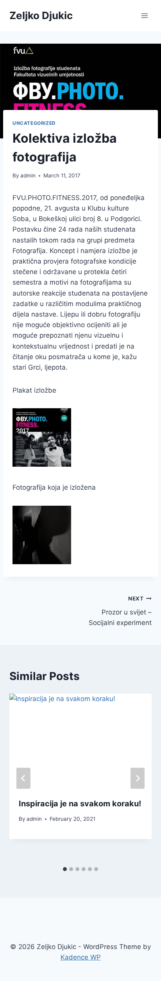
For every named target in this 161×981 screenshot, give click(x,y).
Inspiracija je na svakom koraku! (80, 803)
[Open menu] (144, 15)
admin (28, 175)
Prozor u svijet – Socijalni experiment (120, 611)
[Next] (138, 778)
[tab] (65, 869)
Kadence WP (81, 957)
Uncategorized (34, 123)
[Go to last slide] (23, 778)
